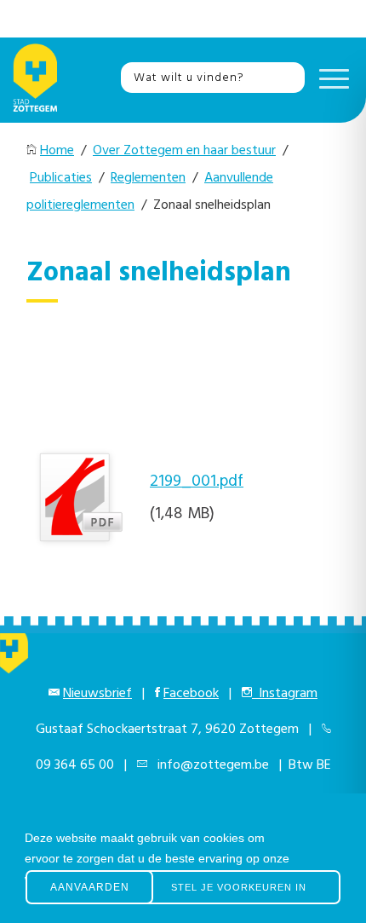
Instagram (284, 694)
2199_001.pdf (196, 481)
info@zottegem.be (210, 765)
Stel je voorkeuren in (238, 887)
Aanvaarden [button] (89, 887)
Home (57, 151)
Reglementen (148, 178)
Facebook (191, 694)
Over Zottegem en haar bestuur (184, 151)
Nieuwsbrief (97, 694)
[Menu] (329, 77)
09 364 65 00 (75, 765)
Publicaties (61, 178)
